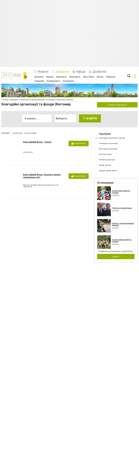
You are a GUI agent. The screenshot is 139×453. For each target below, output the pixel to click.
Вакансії (49, 77)
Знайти (91, 118)
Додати (116, 257)
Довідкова (39, 81)
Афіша (80, 71)
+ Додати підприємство (117, 105)
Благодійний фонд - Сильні (37, 142)
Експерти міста (53, 81)
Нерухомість (74, 77)
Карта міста (61, 77)
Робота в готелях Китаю (122, 208)
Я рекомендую (79, 143)
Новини (42, 71)
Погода (100, 77)
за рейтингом (17, 133)
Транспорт (110, 77)
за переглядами (30, 133)
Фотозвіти (38, 77)
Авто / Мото (88, 77)
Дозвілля (99, 71)
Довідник (62, 71)
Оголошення (68, 81)
